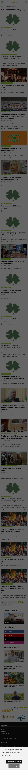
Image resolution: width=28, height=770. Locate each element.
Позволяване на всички (14, 761)
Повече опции (14, 766)
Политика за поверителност (8, 757)
